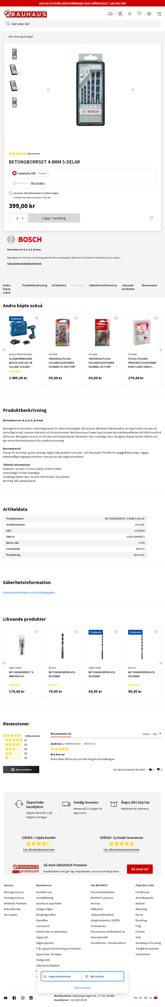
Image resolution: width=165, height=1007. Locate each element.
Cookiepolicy (98, 926)
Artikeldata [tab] (15, 509)
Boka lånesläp (12, 909)
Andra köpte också (6, 288)
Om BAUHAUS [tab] (99, 885)
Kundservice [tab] (44, 885)
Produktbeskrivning (34, 285)
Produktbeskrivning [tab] (24, 410)
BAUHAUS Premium (15, 903)
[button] (21, 769)
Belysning (141, 909)
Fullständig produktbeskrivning (24, 263)
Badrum (140, 903)
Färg (138, 926)
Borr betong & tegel (21, 36)
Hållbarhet (97, 909)
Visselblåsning (44, 898)
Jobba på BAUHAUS (102, 914)
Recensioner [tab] (16, 724)
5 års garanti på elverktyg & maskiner (58, 948)
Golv (138, 937)
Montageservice (14, 892)
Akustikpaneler (145, 898)
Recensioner (149, 285)
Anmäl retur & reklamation (51, 931)
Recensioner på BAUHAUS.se (108, 931)
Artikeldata (59, 285)
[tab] (61, 734)
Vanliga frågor (44, 909)
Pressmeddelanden (102, 892)
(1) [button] (25, 739)
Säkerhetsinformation (103, 285)
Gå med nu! (139, 869)
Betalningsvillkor (46, 914)
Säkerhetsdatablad (47, 965)
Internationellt (99, 937)
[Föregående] (49, 90)
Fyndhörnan (143, 892)
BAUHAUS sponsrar (102, 898)
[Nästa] (132, 90)
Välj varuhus (38, 183)
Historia (95, 903)
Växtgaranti (43, 960)
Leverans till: (27, 173)
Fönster (140, 931)
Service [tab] (8, 885)
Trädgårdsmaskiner (147, 948)
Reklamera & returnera (134, 808)
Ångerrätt (42, 937)
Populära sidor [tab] (145, 885)
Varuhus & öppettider (49, 903)
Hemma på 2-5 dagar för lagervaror (88, 811)
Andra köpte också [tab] (22, 305)
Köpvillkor (42, 920)
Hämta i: (24, 183)
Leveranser (43, 926)
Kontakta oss (44, 892)
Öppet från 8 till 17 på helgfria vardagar (39, 815)
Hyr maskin (10, 914)
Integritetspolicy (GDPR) (105, 920)
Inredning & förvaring (148, 943)
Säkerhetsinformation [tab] (27, 582)
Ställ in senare (82, 987)
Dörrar (139, 914)
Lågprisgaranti (45, 943)
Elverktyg (141, 920)
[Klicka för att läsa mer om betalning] (147, 998)
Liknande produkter (128, 287)
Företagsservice (14, 898)
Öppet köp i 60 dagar (49, 954)
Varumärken (143, 954)
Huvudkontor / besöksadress (108, 943)
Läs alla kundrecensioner (39, 849)
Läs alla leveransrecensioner (121, 849)
